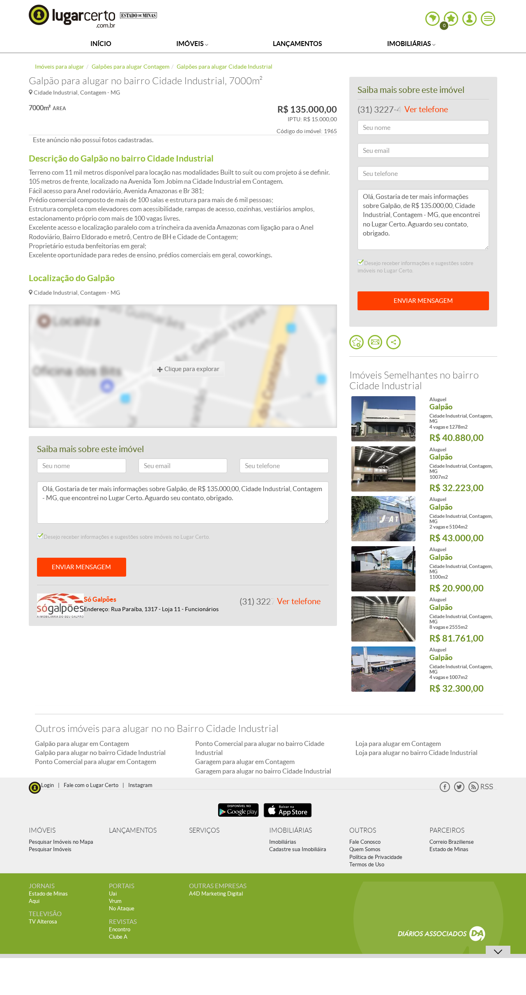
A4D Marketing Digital (216, 894)
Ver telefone (299, 601)
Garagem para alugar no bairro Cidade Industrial (263, 771)
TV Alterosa (43, 922)
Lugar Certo (72, 16)
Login (47, 785)
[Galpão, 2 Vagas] (383, 518)
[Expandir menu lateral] (488, 19)
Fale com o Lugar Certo (91, 785)
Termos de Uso (366, 864)
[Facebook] (445, 790)
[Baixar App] (238, 818)
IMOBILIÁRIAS (290, 830)
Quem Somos (365, 849)
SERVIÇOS (204, 830)
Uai (113, 894)
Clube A (118, 937)
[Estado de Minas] (138, 14)
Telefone (254, 467)
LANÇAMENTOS (133, 830)
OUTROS (362, 830)
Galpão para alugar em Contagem (82, 743)
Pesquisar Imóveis (50, 849)
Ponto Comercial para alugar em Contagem (95, 761)
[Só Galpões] (60, 605)
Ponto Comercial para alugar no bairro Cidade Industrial (259, 748)
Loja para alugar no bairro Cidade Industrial (416, 752)
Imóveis (190, 43)
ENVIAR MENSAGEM (81, 566)
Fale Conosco (365, 842)
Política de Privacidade (375, 857)
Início (100, 43)
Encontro (119, 929)
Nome (48, 467)
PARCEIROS (446, 830)
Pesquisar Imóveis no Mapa (61, 842)
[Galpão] (383, 469)
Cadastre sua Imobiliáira (297, 849)
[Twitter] (459, 790)
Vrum (115, 901)
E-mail (150, 467)
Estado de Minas (448, 849)
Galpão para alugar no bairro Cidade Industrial (100, 752)
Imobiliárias (409, 43)
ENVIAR (423, 300)
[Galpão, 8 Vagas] (383, 619)
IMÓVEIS (42, 830)
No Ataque (121, 908)
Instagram (140, 785)
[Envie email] (375, 342)
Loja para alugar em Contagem (398, 743)
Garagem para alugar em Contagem (245, 761)
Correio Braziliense (451, 842)
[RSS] (480, 790)
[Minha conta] (469, 19)
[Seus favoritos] (356, 342)
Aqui (34, 901)
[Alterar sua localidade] (432, 19)
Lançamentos (297, 43)
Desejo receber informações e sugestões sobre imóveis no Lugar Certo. (126, 537)
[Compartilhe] (393, 342)
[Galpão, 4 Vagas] (383, 418)
